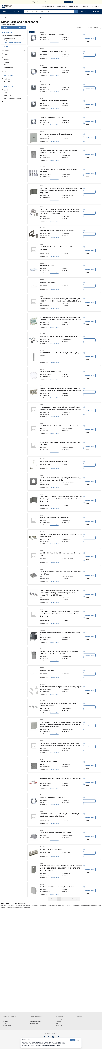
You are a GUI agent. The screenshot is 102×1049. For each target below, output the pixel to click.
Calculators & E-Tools (35, 1021)
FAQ (31, 1019)
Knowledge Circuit (7, 1025)
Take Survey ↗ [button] (68, 2)
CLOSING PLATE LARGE (47, 670)
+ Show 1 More (5, 72)
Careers (5, 1023)
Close (78, 1040)
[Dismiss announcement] (100, 2)
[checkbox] (14, 54)
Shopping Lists (85, 12)
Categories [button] (7, 12)
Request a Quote (34, 1023)
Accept (72, 1040)
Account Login (59, 1019)
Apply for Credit (59, 1025)
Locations (5, 1021)
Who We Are (6, 1019)
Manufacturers (17, 11)
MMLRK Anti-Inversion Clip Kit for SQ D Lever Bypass (56, 230)
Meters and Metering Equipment (37, 17)
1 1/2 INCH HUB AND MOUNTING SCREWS (53, 101)
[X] (48, 1036)
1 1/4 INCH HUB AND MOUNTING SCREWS (53, 51)
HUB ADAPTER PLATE (47, 265)
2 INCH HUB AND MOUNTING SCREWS (52, 35)
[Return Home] (7, 7)
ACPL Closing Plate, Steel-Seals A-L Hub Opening (56, 134)
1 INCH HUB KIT (45, 84)
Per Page (90, 27)
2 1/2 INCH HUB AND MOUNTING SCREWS (53, 68)
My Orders (58, 1021)
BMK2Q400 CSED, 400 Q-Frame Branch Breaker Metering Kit (59, 336)
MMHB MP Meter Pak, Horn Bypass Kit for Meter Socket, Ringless (61, 687)
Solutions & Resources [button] (48, 6)
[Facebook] (44, 1036)
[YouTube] (57, 1036)
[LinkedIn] (53, 1036)
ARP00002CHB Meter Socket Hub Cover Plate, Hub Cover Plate (60, 426)
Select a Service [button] (62, 6)
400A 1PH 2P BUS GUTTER (48, 762)
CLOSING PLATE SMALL (47, 282)
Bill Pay (57, 1023)
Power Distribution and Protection (18, 17)
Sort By (73, 27)
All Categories (4, 17)
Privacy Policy (56, 1045)
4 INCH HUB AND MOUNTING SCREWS (52, 797)
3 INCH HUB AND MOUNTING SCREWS (52, 117)
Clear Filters (22, 27)
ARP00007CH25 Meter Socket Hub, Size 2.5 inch (55, 832)
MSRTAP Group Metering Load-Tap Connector (54, 517)
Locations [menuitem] (85, 6)
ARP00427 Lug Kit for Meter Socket (51, 849)
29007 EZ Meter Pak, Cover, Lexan (51, 372)
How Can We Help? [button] (75, 6)
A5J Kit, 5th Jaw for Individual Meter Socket (54, 461)
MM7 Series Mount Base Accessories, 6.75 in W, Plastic (57, 887)
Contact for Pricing (89, 38)
